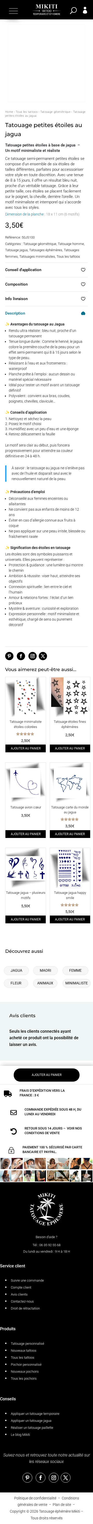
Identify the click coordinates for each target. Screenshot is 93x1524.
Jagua (16, 970)
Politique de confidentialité (35, 1498)
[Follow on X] (43, 656)
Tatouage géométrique (55, 112)
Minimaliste (76, 983)
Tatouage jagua (16, 250)
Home (9, 112)
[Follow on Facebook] (21, 656)
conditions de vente (42, 1133)
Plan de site (62, 1505)
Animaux (45, 983)
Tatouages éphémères (45, 250)
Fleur (16, 983)
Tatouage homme (71, 244)
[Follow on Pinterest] (9, 656)
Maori (45, 970)
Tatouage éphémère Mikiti (59, 1511)
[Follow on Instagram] (32, 656)
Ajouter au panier (26, 748)
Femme (75, 970)
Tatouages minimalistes (37, 256)
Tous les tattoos (27, 112)
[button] (12, 10)
